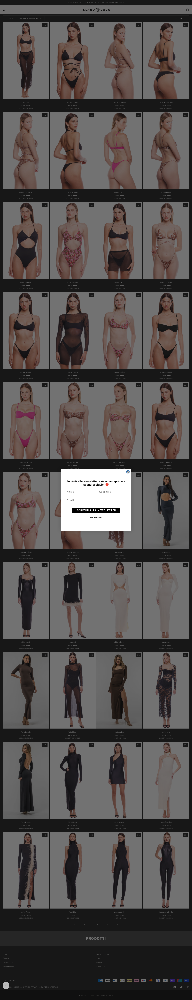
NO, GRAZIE (96, 517)
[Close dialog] (128, 472)
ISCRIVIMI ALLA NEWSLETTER (96, 510)
